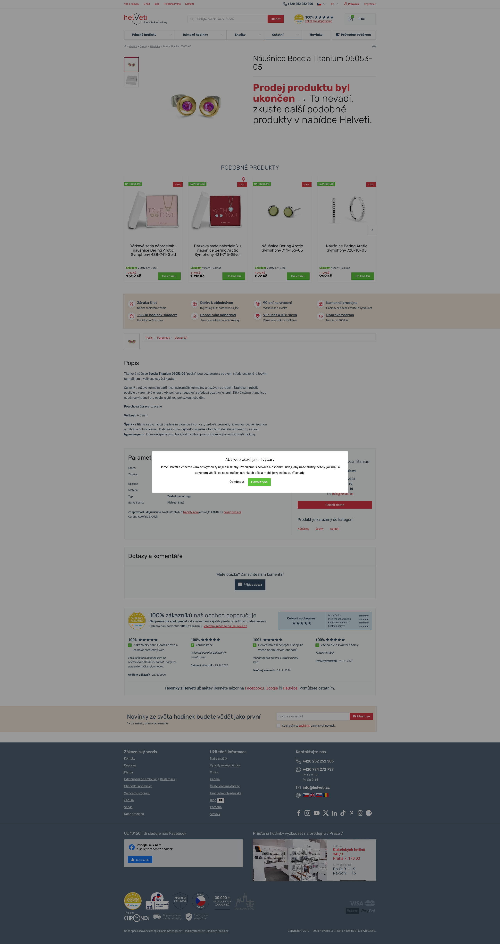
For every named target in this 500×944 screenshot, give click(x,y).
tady (301, 473)
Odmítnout (236, 482)
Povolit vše (259, 482)
